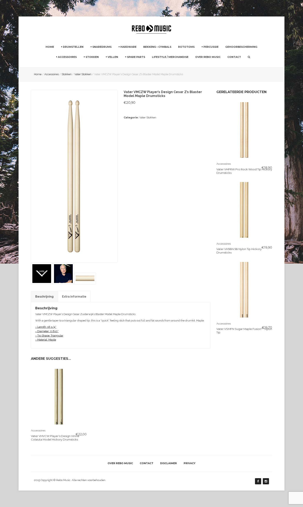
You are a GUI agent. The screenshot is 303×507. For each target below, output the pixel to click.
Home (50, 46)
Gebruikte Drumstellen (75, 64)
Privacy (189, 463)
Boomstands (171, 64)
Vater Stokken (147, 117)
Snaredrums (102, 46)
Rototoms (186, 46)
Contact (234, 56)
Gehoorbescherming (241, 46)
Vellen (113, 56)
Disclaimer (168, 463)
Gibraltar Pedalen (174, 64)
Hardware (128, 46)
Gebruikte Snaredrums (104, 64)
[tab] (44, 296)
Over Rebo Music (208, 56)
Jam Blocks (209, 64)
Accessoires (67, 56)
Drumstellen (73, 46)
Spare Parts (136, 56)
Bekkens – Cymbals (157, 46)
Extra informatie (74, 296)
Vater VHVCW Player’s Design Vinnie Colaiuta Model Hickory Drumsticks (55, 437)
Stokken (92, 56)
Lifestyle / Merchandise (170, 56)
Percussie (210, 46)
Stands (123, 64)
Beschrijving (44, 296)
